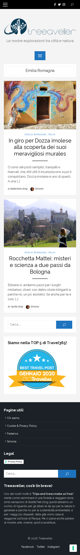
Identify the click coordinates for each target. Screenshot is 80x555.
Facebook (27, 546)
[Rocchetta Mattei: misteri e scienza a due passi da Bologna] (40, 223)
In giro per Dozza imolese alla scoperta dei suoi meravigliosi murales (40, 147)
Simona (39, 188)
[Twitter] (59, 4)
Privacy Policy (15, 461)
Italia (51, 134)
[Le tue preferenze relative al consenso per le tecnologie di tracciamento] (73, 548)
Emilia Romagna (35, 134)
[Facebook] (55, 4)
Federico (12, 433)
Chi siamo (13, 418)
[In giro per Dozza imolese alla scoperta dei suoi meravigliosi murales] (40, 105)
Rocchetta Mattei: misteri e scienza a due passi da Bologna (40, 265)
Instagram (54, 546)
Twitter (41, 546)
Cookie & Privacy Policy (22, 425)
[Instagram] (64, 4)
